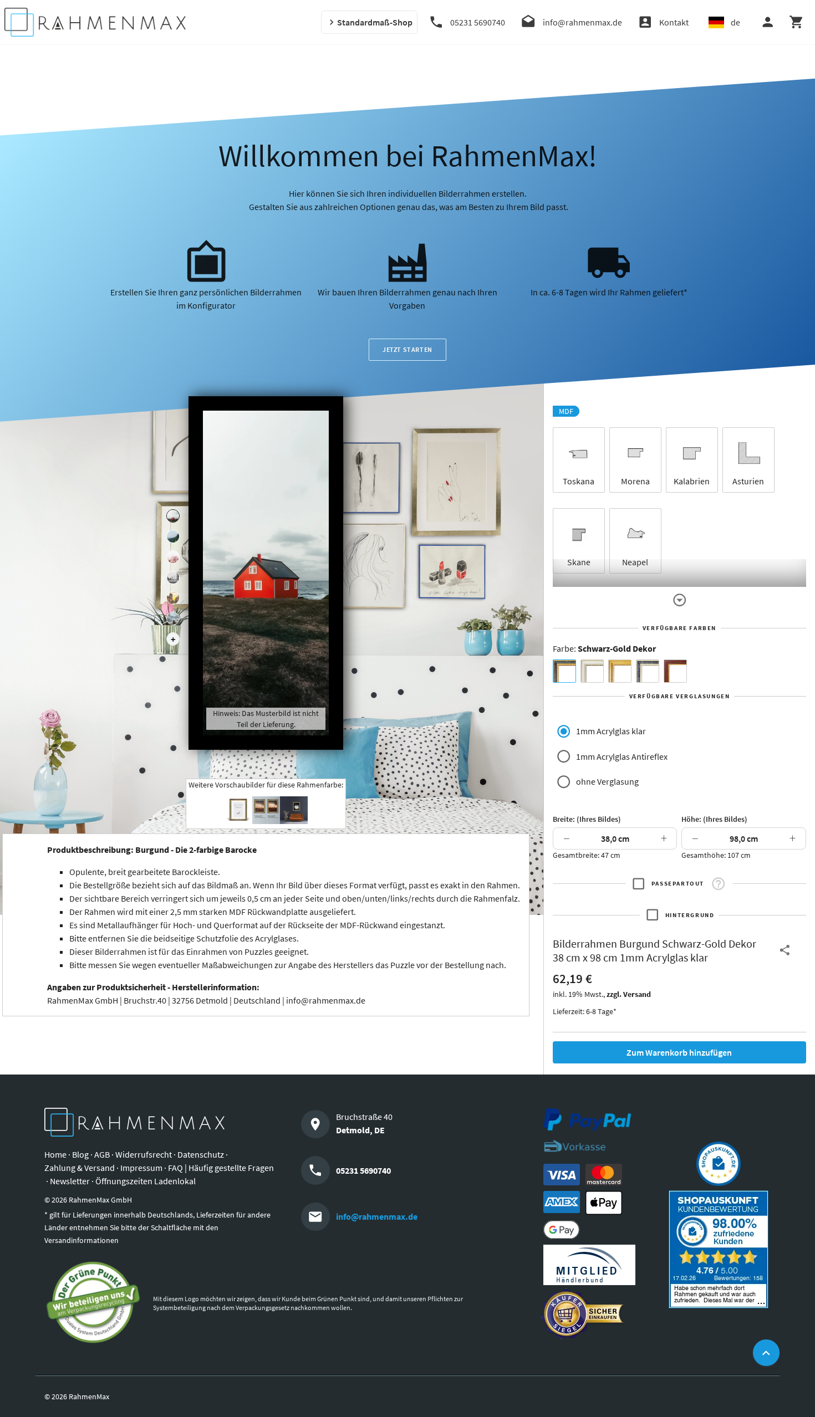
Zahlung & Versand (79, 1167)
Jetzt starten (407, 349)
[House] (173, 516)
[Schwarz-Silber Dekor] (647, 671)
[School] (173, 618)
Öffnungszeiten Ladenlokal (145, 1180)
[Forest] (173, 536)
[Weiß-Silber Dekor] (592, 671)
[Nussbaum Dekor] (675, 671)
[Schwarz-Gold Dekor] (564, 671)
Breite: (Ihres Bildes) (587, 819)
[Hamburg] (173, 598)
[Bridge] (173, 577)
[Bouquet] (173, 557)
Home (55, 1154)
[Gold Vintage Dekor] (619, 671)
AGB (102, 1154)
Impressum (141, 1167)
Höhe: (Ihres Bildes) (714, 819)
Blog (80, 1154)
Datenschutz (200, 1154)
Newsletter (70, 1180)
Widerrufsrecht (143, 1154)
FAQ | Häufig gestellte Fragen (221, 1167)
